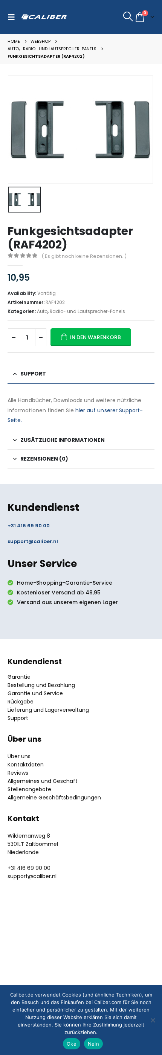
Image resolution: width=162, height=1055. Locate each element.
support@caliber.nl (33, 541)
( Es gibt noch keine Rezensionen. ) (84, 256)
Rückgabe (21, 701)
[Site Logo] (43, 17)
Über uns (19, 756)
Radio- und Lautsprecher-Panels (87, 311)
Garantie (19, 677)
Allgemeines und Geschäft (43, 781)
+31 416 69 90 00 (29, 525)
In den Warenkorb (95, 337)
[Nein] (152, 1020)
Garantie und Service (35, 693)
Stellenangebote (29, 789)
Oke (71, 1044)
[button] (13, 16)
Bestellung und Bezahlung (41, 685)
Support (18, 718)
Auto (42, 311)
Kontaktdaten (26, 764)
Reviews (18, 773)
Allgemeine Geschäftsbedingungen (54, 797)
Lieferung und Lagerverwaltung (48, 710)
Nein (93, 1044)
